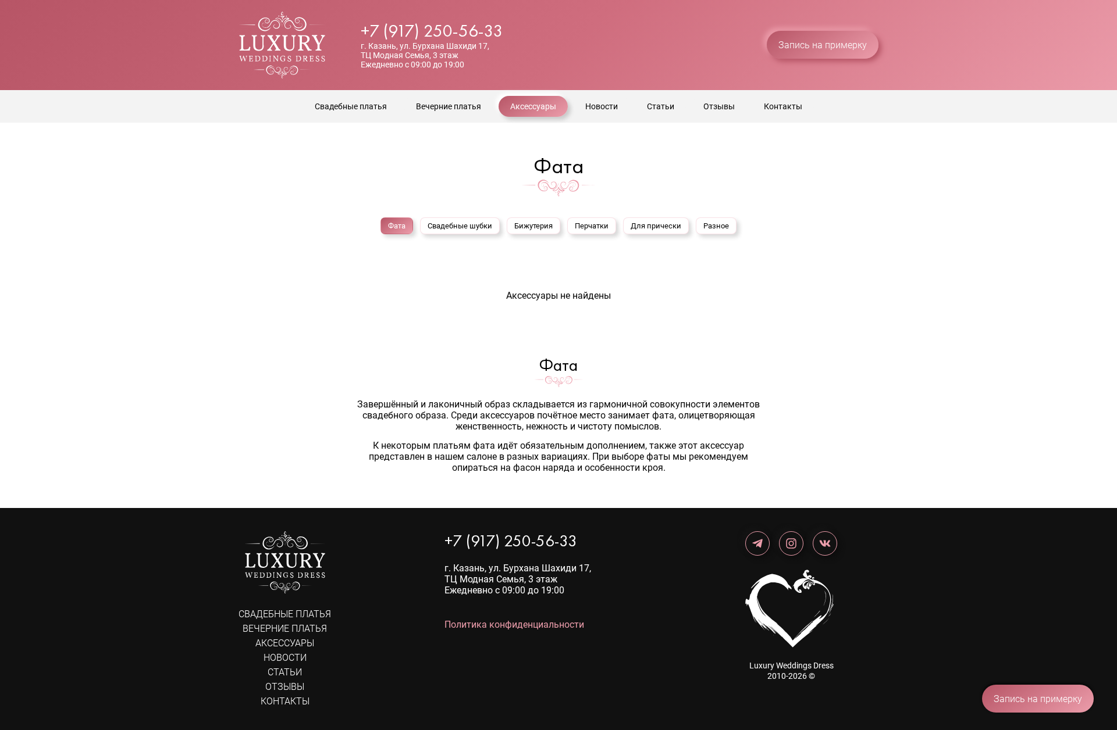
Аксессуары (533, 106)
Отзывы (719, 106)
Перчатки (592, 225)
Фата (396, 225)
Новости (601, 106)
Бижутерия (533, 225)
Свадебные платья (351, 106)
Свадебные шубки (460, 225)
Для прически (656, 225)
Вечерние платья (448, 106)
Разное (716, 225)
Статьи (660, 106)
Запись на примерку (822, 45)
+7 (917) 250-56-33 (432, 30)
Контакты (783, 106)
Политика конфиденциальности (514, 624)
